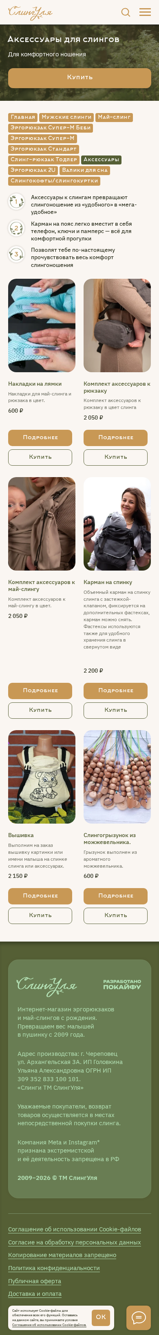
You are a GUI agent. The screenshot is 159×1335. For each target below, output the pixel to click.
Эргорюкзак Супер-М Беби (51, 128)
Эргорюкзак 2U (33, 170)
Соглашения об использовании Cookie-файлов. (49, 1325)
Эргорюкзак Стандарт (44, 149)
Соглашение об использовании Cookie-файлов (74, 1229)
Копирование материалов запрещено (62, 1255)
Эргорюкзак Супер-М (43, 139)
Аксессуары (101, 160)
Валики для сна (85, 170)
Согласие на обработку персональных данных (74, 1242)
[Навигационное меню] (145, 12)
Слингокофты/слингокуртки (54, 181)
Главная (23, 117)
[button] (125, 12)
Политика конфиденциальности (54, 1268)
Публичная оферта (34, 1281)
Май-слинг (114, 117)
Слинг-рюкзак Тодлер (44, 160)
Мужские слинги (66, 117)
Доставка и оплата (35, 1293)
